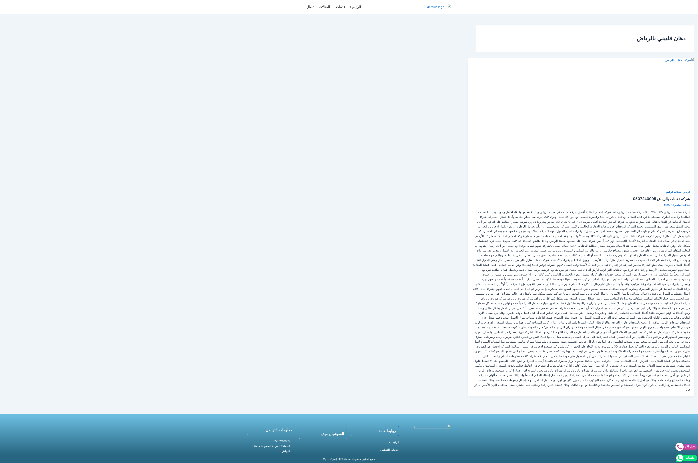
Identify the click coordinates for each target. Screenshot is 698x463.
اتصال (310, 7)
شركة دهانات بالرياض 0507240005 (661, 199)
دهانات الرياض (673, 191)
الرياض (686, 191)
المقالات (324, 7)
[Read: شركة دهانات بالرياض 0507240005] (581, 121)
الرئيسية (355, 7)
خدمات (341, 7)
